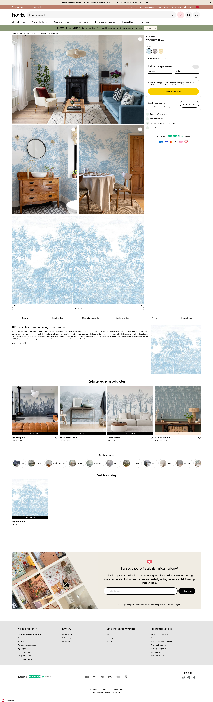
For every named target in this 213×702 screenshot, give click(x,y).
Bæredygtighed (112, 638)
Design (27, 33)
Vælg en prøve (189, 104)
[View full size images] (140, 39)
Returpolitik (155, 652)
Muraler (21, 641)
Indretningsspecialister (71, 638)
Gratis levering (122, 318)
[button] (197, 7)
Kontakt (109, 641)
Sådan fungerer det (90, 318)
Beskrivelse (27, 318)
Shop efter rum (24, 652)
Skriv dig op (186, 591)
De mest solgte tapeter (27, 645)
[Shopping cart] (196, 14)
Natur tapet (35, 33)
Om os (109, 634)
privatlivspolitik (164, 604)
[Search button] (173, 15)
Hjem (14, 33)
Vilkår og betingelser (159, 645)
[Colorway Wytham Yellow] (161, 51)
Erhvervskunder (68, 641)
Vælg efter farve (24, 655)
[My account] (188, 14)
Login (189, 7)
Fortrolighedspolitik (158, 648)
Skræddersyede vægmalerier (30, 634)
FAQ (152, 659)
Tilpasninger (186, 318)
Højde (186, 74)
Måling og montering (159, 634)
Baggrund (20, 33)
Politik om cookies (158, 655)
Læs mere (78, 308)
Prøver (154, 318)
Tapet (20, 638)
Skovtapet (44, 33)
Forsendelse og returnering (161, 641)
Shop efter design (25, 659)
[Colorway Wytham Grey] (155, 51)
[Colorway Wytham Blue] (149, 51)
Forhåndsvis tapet (173, 91)
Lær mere (168, 128)
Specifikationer (58, 318)
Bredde (159, 74)
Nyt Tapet (22, 648)
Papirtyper (155, 638)
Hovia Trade (67, 634)
